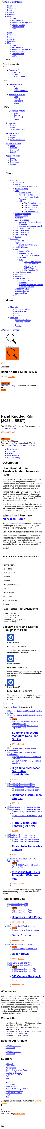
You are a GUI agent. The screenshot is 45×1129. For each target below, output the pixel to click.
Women (22, 199)
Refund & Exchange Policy (23, 23)
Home (9, 6)
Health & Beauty (21, 189)
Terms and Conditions (14, 1072)
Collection (11, 8)
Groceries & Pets (26, 195)
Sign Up (17, 99)
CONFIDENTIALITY (14, 1074)
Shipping (11, 451)
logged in (17, 707)
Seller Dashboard (21, 77)
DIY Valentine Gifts (31, 212)
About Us (11, 12)
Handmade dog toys (32, 197)
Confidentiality (18, 27)
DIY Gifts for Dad (31, 205)
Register (17, 72)
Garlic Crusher (21, 935)
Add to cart (5, 383)
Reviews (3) (12, 453)
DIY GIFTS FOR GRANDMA (30, 208)
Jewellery (19, 218)
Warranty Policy (13, 458)
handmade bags (21, 216)
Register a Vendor (22, 311)
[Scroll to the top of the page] (1, 1105)
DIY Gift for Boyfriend (32, 203)
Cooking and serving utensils (31, 226)
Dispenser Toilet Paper (27, 917)
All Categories (13, 386)
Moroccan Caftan (22, 230)
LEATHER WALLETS (28, 187)
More (9, 16)
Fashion (18, 184)
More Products (13, 455)
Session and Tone (26, 228)
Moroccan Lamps (22, 232)
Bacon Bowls (20, 953)
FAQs (14, 29)
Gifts (21, 201)
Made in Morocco (22, 220)
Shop (9, 10)
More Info (14, 307)
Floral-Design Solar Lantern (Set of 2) (24, 824)
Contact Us (11, 14)
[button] (22, 60)
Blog (14, 18)
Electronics (19, 182)
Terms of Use (17, 20)
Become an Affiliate (17, 95)
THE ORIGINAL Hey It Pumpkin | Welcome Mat (26, 875)
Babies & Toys (25, 193)
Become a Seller (16, 70)
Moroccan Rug (21, 235)
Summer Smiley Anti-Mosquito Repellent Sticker (26, 736)
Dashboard (18, 101)
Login (16, 74)
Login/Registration (13, 1046)
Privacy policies (18, 25)
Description (12, 449)
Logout (16, 103)
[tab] (24, 449)
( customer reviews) (9, 428)
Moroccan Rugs (13, 518)
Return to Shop (19, 1114)
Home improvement (23, 214)
